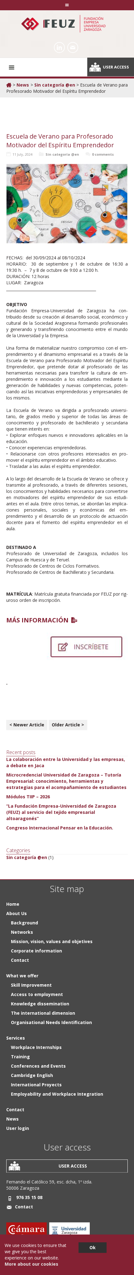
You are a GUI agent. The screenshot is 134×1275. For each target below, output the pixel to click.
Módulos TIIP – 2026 (28, 797)
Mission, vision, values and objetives (52, 941)
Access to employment (37, 994)
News (23, 85)
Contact (20, 960)
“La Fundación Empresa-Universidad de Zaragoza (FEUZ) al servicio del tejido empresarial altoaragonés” (61, 812)
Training (20, 1057)
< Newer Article (26, 725)
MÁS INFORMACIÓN (37, 620)
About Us (16, 913)
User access (116, 67)
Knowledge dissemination (40, 1004)
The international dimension (43, 1013)
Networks (22, 932)
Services (15, 1038)
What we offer (22, 976)
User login (17, 1128)
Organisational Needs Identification (51, 1022)
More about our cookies (31, 1264)
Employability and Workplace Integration (57, 1094)
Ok (92, 1247)
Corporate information (36, 951)
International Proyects (36, 1085)
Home (12, 904)
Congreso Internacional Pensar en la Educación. (59, 828)
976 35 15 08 (29, 1197)
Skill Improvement (31, 985)
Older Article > (68, 725)
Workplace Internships (36, 1047)
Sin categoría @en (54, 85)
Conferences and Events (38, 1066)
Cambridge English (32, 1075)
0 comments (103, 154)
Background (24, 923)
